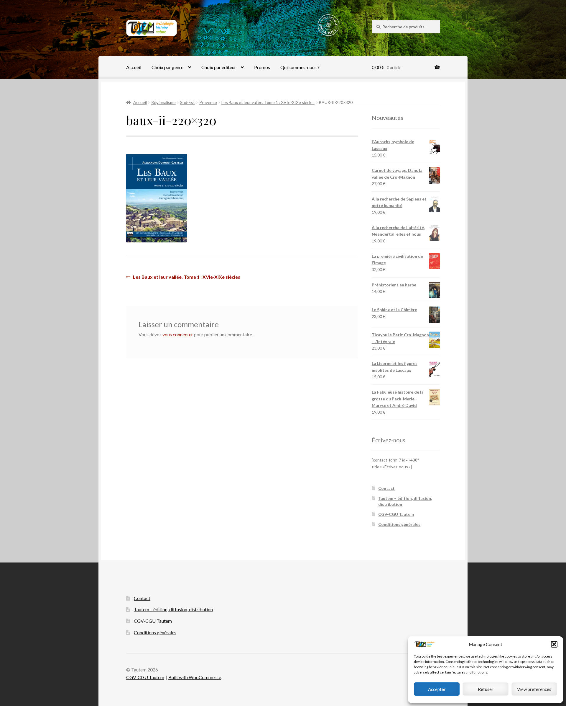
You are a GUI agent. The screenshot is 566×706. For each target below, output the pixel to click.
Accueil (133, 67)
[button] (554, 644)
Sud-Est (187, 102)
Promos (262, 67)
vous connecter (177, 334)
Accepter (437, 689)
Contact (386, 488)
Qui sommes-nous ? (300, 67)
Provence (208, 102)
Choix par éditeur (218, 67)
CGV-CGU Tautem (396, 514)
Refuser (485, 689)
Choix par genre (167, 67)
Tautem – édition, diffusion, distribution (173, 609)
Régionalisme (163, 102)
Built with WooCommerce (194, 677)
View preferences (534, 689)
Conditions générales (399, 524)
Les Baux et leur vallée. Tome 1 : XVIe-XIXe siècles (268, 102)
